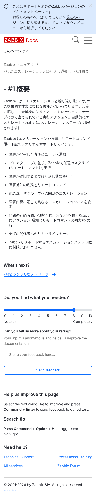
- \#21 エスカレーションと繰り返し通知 (36, 71)
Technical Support (19, 457)
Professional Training (74, 457)
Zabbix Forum (68, 466)
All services (13, 466)
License (10, 489)
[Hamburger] (88, 40)
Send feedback (48, 370)
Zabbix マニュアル (19, 64)
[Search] (75, 40)
